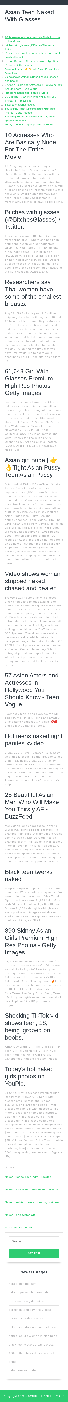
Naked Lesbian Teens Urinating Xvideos (32, 1202)
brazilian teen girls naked (26, 1301)
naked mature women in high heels (33, 1335)
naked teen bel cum (22, 1283)
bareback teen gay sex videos (30, 1309)
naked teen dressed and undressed (33, 1327)
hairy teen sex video (23, 1370)
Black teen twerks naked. (20, 104)
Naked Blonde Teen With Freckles (28, 1176)
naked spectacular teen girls (29, 1292)
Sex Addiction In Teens (20, 1227)
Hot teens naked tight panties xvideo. (27, 92)
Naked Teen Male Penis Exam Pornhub (31, 1189)
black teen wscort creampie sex (31, 1344)
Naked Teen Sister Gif (20, 1214)
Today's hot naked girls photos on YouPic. (30, 124)
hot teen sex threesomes (26, 1318)
